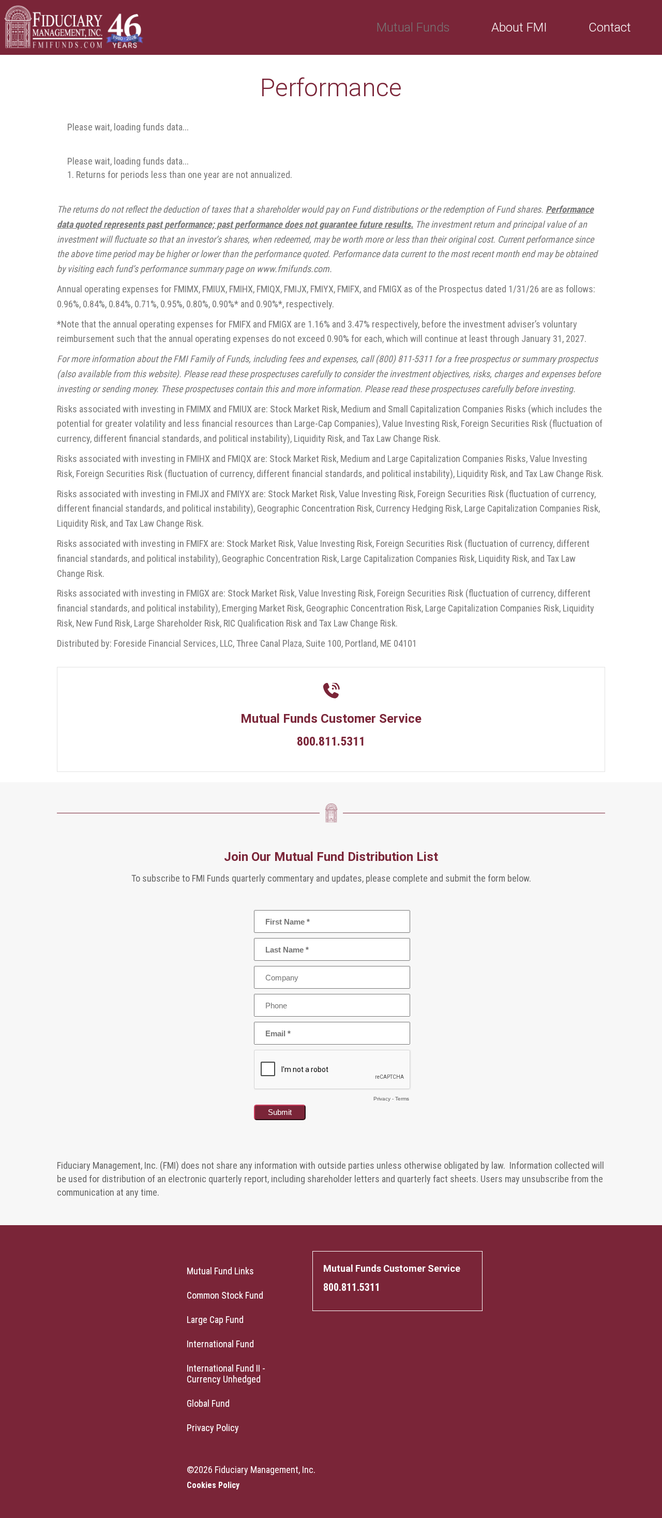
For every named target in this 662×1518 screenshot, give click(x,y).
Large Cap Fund (215, 1319)
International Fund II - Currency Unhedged (226, 1374)
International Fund (220, 1343)
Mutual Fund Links (220, 1271)
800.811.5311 (351, 1287)
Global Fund (208, 1403)
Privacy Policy (213, 1427)
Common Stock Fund (225, 1295)
